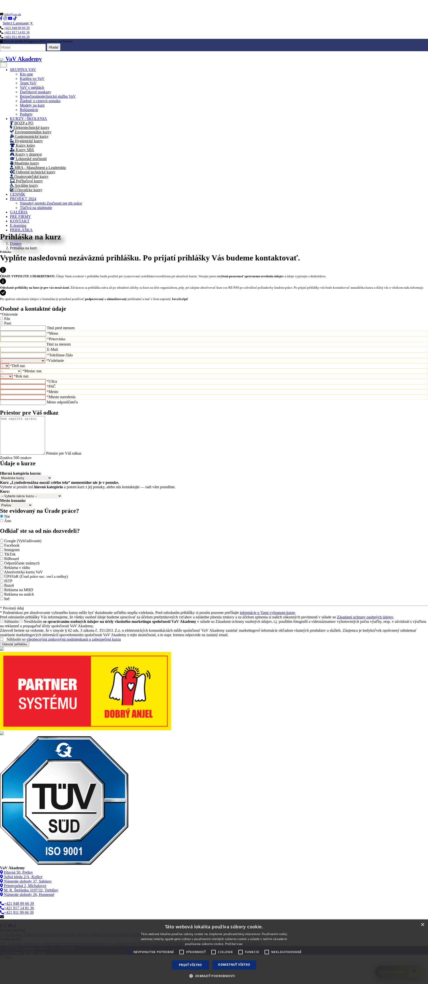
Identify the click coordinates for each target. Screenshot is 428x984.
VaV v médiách (32, 87)
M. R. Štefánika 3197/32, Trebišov (30, 890)
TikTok (10, 554)
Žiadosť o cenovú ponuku (40, 101)
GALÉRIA (19, 212)
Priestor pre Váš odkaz (63, 453)
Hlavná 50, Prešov (18, 872)
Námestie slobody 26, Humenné (28, 894)
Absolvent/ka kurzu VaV (23, 572)
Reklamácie (29, 110)
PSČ (51, 386)
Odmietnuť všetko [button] (234, 964)
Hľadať (53, 47)
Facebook (12, 545)
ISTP (8, 581)
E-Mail (52, 349)
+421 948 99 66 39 (17, 28)
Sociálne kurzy (26, 185)
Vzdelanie (55, 360)
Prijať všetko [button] (190, 965)
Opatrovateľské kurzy (31, 176)
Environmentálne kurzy (33, 132)
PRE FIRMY (20, 216)
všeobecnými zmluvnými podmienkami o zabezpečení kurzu (74, 639)
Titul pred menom (61, 328)
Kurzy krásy (25, 145)
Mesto (52, 392)
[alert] (214, 951)
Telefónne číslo (60, 355)
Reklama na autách (19, 594)
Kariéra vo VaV (32, 78)
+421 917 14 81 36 (17, 32)
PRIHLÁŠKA (21, 230)
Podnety (26, 114)
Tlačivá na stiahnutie (36, 208)
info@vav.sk (12, 14)
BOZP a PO (23, 123)
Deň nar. (18, 366)
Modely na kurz (32, 105)
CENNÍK (17, 194)
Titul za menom (58, 344)
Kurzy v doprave (28, 154)
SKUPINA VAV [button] (23, 70)
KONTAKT (19, 221)
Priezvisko (56, 339)
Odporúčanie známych (22, 563)
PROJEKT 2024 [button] (23, 199)
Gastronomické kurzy (31, 136)
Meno (52, 333)
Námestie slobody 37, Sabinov (27, 881)
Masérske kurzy (26, 163)
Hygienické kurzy (28, 141)
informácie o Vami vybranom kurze (267, 612)
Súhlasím (11, 621)
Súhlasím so (64, 639)
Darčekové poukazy (35, 92)
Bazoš (9, 585)
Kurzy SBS (24, 150)
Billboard (11, 559)
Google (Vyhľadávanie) (22, 541)
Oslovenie (9, 314)
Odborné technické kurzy (35, 172)
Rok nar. (21, 376)
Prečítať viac (234, 944)
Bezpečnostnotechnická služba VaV (48, 96)
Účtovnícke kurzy (27, 190)
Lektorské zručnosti (31, 159)
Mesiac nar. (32, 371)
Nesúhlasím (33, 621)
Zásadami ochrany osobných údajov (365, 617)
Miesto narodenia (61, 397)
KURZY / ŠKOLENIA (28, 119)
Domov (16, 243)
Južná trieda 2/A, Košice (22, 877)
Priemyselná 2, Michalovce (24, 886)
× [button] (422, 925)
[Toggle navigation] (3, 65)
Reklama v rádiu (17, 567)
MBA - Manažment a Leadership (39, 167)
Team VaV (28, 83)
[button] (214, 975)
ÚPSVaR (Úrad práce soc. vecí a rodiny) (36, 576)
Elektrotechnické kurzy (31, 127)
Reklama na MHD (18, 590)
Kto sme (26, 74)
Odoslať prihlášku (14, 644)
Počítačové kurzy (29, 181)
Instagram (12, 550)
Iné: (7, 599)
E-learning (18, 225)
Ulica (52, 381)
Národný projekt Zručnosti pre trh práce (51, 203)
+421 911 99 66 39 (17, 37)
